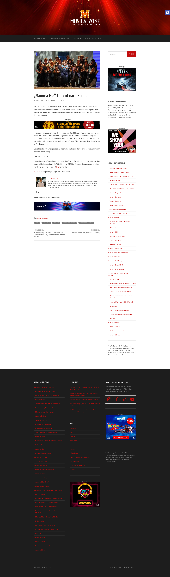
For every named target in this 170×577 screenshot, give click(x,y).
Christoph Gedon (57, 100)
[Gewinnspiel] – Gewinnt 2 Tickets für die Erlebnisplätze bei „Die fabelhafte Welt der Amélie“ (49, 233)
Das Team (74, 453)
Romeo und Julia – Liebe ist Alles (120, 292)
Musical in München (115, 248)
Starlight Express (115, 244)
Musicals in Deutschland (59, 38)
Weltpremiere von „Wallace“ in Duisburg (86, 231)
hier (58, 167)
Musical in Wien (113, 322)
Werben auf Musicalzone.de (80, 457)
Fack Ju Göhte (114, 279)
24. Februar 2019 (40, 100)
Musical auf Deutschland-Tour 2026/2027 (48, 490)
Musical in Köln (113, 232)
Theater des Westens (86, 223)
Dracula (112, 318)
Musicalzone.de (45, 567)
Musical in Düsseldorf (115, 265)
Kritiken (77, 38)
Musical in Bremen (114, 257)
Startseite (73, 428)
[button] (167, 12)
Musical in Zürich (114, 335)
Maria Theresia (114, 327)
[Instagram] (36, 192)
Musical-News (39, 38)
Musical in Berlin (113, 217)
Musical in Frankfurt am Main (118, 252)
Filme (99, 38)
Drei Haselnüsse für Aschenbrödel (121, 287)
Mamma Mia (46, 223)
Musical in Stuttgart (114, 197)
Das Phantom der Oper (117, 236)
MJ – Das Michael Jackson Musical (121, 176)
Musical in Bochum (114, 240)
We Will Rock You (115, 201)
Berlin (38, 223)
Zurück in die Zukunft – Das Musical (121, 184)
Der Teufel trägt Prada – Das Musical (121, 189)
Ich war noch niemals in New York (120, 314)
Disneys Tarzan (114, 180)
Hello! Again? (113, 306)
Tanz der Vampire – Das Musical (120, 213)
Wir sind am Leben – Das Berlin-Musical (48, 441)
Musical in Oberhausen (116, 269)
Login (73, 469)
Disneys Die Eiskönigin (117, 205)
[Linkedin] (38, 192)
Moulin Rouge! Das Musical (118, 193)
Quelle (37, 171)
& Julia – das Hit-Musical (117, 209)
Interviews (89, 38)
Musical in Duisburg (114, 261)
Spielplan (45, 218)
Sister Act (112, 228)
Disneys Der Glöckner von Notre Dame (122, 283)
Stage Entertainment (70, 223)
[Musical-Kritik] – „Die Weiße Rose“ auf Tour (85, 399)
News (39, 218)
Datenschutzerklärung (78, 465)
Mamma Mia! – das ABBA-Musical (121, 302)
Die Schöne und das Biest (117, 331)
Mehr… (72, 449)
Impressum (75, 461)
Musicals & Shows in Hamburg (118, 168)
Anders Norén (123, 567)
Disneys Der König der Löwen (119, 172)
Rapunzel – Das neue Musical (119, 310)
